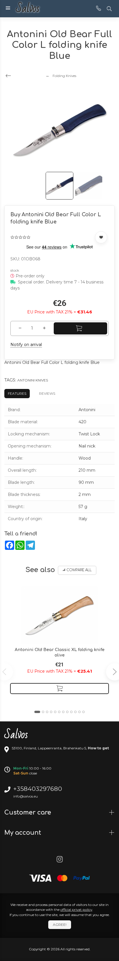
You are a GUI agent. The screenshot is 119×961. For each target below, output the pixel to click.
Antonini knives (32, 380)
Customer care (28, 812)
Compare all (79, 570)
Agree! (59, 924)
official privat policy (76, 909)
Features (17, 393)
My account (23, 832)
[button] (37, 712)
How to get (98, 748)
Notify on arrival (26, 344)
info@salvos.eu (25, 796)
